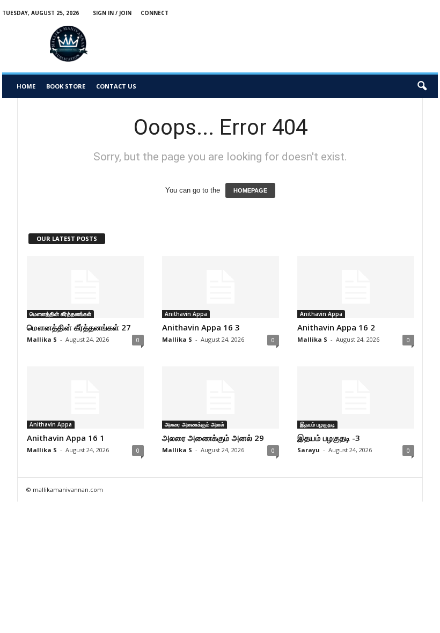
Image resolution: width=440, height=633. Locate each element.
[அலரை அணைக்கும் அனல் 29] (220, 397)
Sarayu (308, 450)
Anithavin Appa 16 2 (336, 327)
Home (26, 86)
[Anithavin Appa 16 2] (355, 287)
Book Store (65, 86)
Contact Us (116, 86)
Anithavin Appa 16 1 (66, 437)
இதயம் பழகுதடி (317, 424)
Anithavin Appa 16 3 (201, 327)
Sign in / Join (112, 13)
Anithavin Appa (186, 314)
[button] (422, 86)
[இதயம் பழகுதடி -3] (355, 397)
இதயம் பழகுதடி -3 (328, 437)
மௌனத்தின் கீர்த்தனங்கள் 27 (79, 327)
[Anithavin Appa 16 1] (85, 397)
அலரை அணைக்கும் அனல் (194, 424)
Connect (154, 13)
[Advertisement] (301, 44)
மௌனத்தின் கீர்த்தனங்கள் (60, 314)
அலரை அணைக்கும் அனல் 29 (213, 437)
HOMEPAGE (250, 190)
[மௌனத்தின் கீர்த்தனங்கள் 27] (85, 287)
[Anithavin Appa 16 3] (220, 287)
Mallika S (42, 339)
